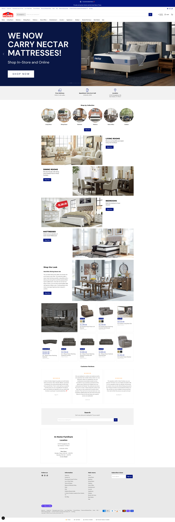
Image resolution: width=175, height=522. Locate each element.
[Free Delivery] (60, 93)
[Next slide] (171, 54)
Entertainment (53, 20)
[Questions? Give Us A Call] (87, 93)
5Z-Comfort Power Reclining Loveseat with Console (106, 327)
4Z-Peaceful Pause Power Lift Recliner (87, 327)
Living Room (10, 20)
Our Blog (91, 8)
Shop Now (47, 293)
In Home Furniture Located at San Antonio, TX (79, 8)
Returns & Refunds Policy (46, 8)
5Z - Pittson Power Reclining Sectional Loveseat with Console (87, 355)
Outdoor (77, 20)
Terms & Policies (36, 8)
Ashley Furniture (83, 329)
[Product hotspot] (111, 281)
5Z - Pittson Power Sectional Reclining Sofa (106, 354)
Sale (103, 20)
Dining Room (26, 20)
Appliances (70, 20)
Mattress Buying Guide (63, 8)
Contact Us (9, 8)
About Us (3, 8)
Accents (62, 20)
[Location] (115, 93)
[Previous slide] (3, 54)
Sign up (129, 476)
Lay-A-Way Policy (28, 8)
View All (87, 130)
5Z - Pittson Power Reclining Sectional (50, 356)
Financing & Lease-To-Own (18, 8)
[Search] (150, 14)
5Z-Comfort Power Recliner (124, 357)
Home (3, 20)
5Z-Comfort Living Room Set (124, 323)
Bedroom (18, 20)
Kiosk (53, 8)
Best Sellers (97, 20)
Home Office (43, 20)
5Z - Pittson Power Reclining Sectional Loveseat (68, 354)
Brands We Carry (86, 20)
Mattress (35, 20)
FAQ (57, 8)
